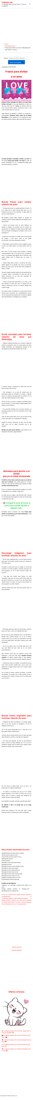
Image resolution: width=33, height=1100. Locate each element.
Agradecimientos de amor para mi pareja (13, 853)
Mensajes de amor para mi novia (10, 875)
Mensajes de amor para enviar (10, 872)
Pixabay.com (25, 889)
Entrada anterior (16, 947)
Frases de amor (6, 860)
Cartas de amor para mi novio (10, 855)
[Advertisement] (16, 25)
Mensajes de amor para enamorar (11, 870)
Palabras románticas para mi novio (11, 877)
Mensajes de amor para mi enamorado (12, 874)
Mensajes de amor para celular (10, 868)
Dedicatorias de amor (7, 859)
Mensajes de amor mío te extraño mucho (13, 866)
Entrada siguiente (17, 950)
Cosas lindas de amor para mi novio (11, 857)
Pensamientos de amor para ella (10, 879)
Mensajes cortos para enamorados (11, 862)
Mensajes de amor (7, 864)
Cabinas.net (7, 2)
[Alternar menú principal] (29, 4)
